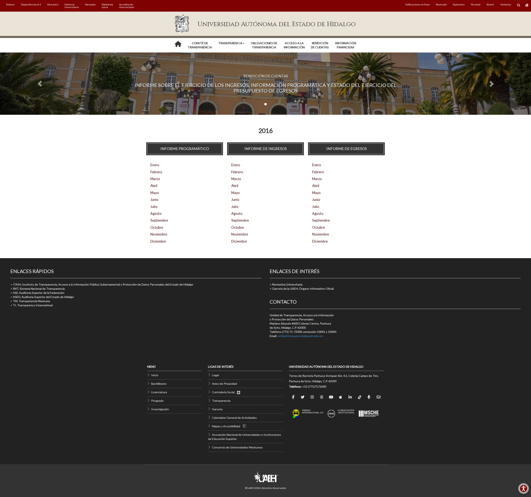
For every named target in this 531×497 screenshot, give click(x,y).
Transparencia (221, 400)
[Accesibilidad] (523, 488)
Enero (154, 165)
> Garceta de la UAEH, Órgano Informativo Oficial (302, 288)
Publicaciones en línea (418, 4)
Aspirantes (459, 4)
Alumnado (441, 4)
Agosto (156, 213)
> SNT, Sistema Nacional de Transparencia (37, 288)
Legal (215, 375)
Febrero (156, 172)
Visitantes (505, 4)
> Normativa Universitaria (286, 284)
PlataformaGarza (107, 6)
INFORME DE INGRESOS (265, 148)
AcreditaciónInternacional (126, 6)
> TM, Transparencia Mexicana (30, 301)
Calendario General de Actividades (234, 417)
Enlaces (10, 4)
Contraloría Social (224, 392)
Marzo (155, 179)
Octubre (156, 227)
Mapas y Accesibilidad (226, 426)
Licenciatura (159, 392)
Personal (475, 4)
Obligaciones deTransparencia (264, 45)
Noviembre (158, 234)
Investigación (160, 409)
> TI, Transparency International (31, 305)
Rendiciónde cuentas (320, 45)
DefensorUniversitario (72, 6)
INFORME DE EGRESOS (346, 148)
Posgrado (157, 400)
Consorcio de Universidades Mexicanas (237, 447)
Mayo (154, 193)
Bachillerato (159, 383)
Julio (153, 207)
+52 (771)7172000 (314, 386)
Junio (154, 199)
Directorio (52, 4)
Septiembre (159, 220)
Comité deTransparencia (200, 45)
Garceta (217, 409)
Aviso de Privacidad (224, 383)
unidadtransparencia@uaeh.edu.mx (300, 336)
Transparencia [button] (230, 43)
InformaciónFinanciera (345, 45)
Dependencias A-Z (31, 4)
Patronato (90, 4)
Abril (153, 186)
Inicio (154, 375)
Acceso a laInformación (294, 45)
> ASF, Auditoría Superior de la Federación (37, 292)
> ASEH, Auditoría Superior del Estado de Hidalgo (42, 297)
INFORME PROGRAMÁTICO (184, 148)
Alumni (490, 4)
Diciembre (158, 241)
